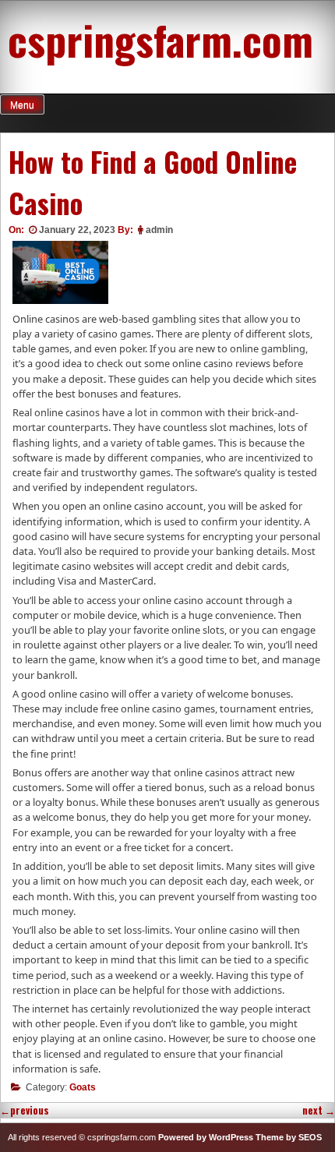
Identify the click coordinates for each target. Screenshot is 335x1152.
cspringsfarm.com (160, 39)
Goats (82, 1087)
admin (159, 229)
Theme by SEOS (289, 1137)
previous (24, 1110)
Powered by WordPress (205, 1137)
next (318, 1110)
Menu (22, 105)
